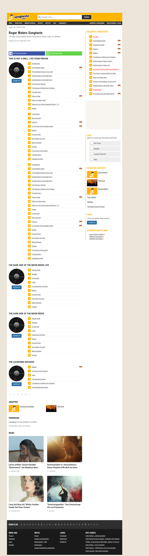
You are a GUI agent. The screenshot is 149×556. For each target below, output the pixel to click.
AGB (45, 542)
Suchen (86, 17)
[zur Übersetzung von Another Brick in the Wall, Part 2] (119, 85)
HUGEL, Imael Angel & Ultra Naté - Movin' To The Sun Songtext (106, 542)
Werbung (12, 539)
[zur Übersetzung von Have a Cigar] (80, 96)
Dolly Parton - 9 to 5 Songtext (95, 545)
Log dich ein (13, 422)
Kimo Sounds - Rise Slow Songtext (97, 551)
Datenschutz (38, 542)
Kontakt (11, 545)
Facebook (63, 536)
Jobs (10, 542)
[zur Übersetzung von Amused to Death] (119, 45)
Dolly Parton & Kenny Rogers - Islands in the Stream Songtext (105, 539)
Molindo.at (63, 539)
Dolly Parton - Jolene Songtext (95, 536)
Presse (11, 536)
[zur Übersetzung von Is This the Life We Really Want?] (80, 126)
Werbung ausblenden (97, 23)
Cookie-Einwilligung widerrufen (44, 548)
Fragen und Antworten (41, 539)
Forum (36, 536)
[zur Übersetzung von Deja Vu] (80, 122)
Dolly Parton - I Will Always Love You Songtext (101, 548)
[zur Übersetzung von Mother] (80, 367)
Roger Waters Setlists (96, 234)
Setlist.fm (63, 542)
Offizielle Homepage (96, 236)
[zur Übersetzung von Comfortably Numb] (80, 67)
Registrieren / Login (114, 23)
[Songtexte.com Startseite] (20, 17)
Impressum (38, 545)
